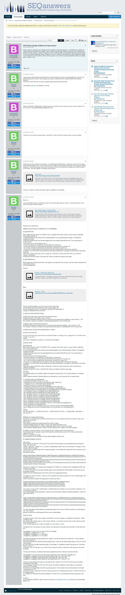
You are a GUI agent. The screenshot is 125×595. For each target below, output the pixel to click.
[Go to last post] (106, 77)
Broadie (34, 85)
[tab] (9, 37)
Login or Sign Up (114, 16)
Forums (8, 16)
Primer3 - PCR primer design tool (44, 272)
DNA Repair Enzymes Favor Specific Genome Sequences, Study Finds (104, 108)
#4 (85, 132)
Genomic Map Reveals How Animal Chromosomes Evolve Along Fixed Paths (104, 82)
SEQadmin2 (100, 43)
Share (14, 65)
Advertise (88, 590)
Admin (81, 590)
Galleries (43, 16)
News (35, 16)
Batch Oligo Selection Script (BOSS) (45, 210)
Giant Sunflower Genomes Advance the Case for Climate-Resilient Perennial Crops (104, 68)
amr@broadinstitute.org (62, 579)
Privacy (75, 590)
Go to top (116, 590)
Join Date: (11, 62)
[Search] (118, 12)
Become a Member (98, 590)
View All (94, 51)
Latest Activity (17, 37)
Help (60, 590)
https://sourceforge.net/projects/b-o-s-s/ (47, 211)
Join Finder (38, 174)
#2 (85, 74)
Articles (28, 16)
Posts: (10, 63)
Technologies (18, 17)
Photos (26, 37)
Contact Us (67, 590)
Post (15, 67)
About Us (108, 590)
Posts (9, 37)
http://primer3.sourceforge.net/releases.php (48, 274)
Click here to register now (65, 25)
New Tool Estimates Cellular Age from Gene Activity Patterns (104, 95)
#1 (85, 45)
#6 (85, 197)
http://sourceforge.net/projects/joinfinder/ (47, 176)
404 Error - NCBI (39, 291)
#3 (85, 103)
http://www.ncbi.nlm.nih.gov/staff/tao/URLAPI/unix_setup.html (54, 293)
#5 (85, 161)
